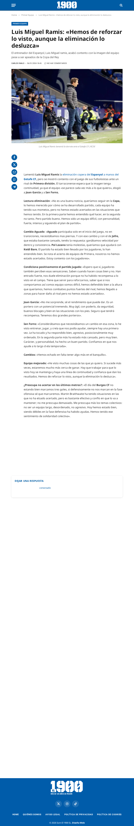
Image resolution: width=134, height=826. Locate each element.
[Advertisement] (73, 161)
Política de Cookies (109, 814)
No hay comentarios (57, 63)
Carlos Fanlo (17, 63)
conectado (45, 487)
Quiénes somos (32, 814)
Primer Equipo (20, 24)
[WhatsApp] (14, 179)
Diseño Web (78, 822)
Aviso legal (52, 814)
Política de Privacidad (78, 814)
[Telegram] (14, 187)
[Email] (14, 172)
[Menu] (13, 5)
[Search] (121, 5)
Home (15, 814)
